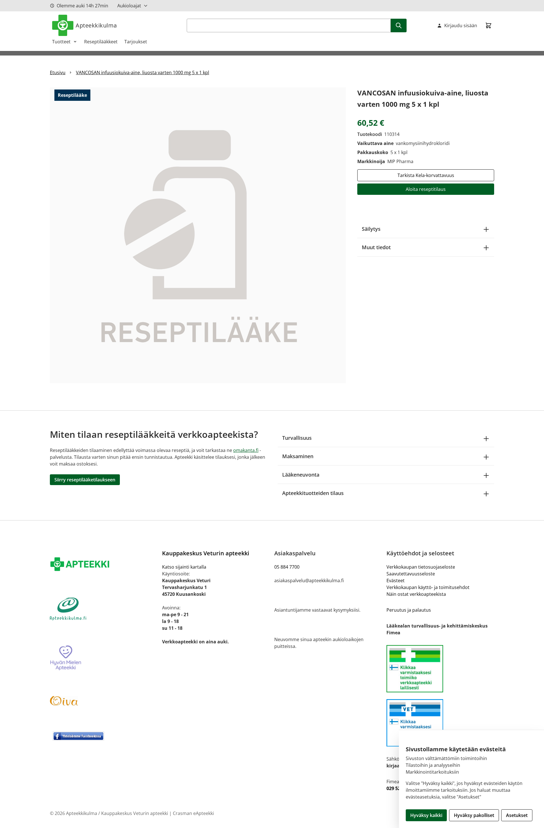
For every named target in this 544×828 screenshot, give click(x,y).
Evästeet (395, 580)
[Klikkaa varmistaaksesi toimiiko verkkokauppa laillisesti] (440, 668)
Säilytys (371, 228)
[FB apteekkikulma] (104, 736)
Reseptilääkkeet (101, 42)
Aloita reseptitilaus (426, 189)
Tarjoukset (135, 42)
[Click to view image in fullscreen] (198, 235)
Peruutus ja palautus (408, 610)
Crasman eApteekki (193, 813)
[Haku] (399, 25)
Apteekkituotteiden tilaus (313, 493)
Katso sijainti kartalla (184, 567)
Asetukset (517, 815)
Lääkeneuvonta (300, 474)
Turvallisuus (297, 437)
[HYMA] (104, 658)
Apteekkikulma (96, 25)
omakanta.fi (245, 450)
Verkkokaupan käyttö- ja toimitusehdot (427, 587)
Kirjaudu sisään (460, 25)
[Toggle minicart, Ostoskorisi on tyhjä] (488, 25)
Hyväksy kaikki (426, 815)
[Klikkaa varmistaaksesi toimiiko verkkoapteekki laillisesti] (440, 722)
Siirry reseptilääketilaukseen (84, 480)
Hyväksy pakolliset (474, 815)
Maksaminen (297, 456)
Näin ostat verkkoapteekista (416, 594)
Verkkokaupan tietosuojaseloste (420, 567)
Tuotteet (61, 42)
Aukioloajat (129, 6)
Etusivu (57, 72)
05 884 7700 (286, 567)
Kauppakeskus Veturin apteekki (205, 553)
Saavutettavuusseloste (410, 574)
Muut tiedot (376, 247)
